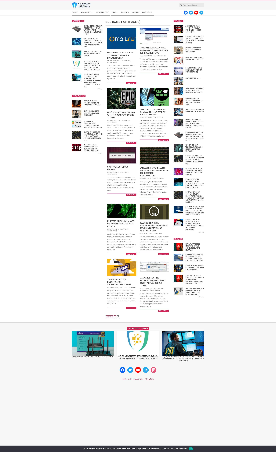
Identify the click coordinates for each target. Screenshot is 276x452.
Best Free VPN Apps (193, 78)
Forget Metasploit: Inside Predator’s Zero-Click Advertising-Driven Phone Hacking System (194, 124)
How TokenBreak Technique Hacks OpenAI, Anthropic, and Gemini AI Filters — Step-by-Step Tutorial (194, 183)
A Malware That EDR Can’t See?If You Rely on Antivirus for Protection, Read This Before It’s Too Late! (194, 280)
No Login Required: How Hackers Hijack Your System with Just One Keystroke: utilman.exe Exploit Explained (194, 211)
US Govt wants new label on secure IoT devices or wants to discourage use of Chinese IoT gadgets (92, 66)
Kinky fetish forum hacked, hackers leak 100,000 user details (121, 223)
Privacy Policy (149, 379)
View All (99, 89)
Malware (159, 233)
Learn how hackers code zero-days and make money (91, 113)
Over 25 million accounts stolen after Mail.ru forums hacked (120, 55)
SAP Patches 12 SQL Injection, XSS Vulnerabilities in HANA (119, 282)
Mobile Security (145, 290)
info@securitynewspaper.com (132, 379)
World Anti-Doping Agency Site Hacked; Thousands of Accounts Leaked (153, 112)
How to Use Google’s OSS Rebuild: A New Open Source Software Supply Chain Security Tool (93, 136)
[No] (273, 449)
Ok (191, 449)
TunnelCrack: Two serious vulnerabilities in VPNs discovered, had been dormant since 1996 (93, 43)
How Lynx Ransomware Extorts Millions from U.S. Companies (194, 267)
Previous (110, 317)
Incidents (127, 60)
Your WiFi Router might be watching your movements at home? (194, 90)
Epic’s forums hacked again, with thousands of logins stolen (121, 115)
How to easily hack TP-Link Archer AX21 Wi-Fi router (92, 53)
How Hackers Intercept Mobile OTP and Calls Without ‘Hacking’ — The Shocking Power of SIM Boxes (93, 30)
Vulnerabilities (112, 62)
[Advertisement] (138, 400)
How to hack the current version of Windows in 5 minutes (92, 103)
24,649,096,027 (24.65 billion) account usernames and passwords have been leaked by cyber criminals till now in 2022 (92, 80)
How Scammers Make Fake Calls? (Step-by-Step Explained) (193, 70)
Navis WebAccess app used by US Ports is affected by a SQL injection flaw (154, 50)
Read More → (131, 83)
